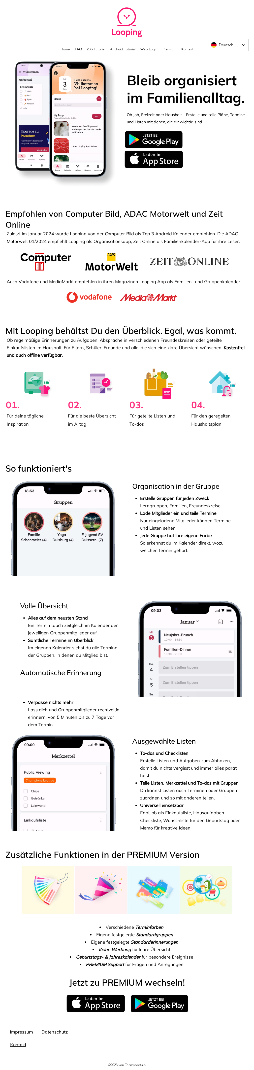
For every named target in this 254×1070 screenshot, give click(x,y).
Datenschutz (54, 1032)
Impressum (21, 1032)
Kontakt (18, 1044)
